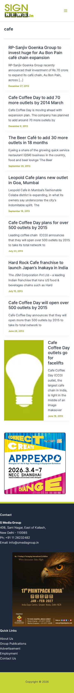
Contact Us (8, 658)
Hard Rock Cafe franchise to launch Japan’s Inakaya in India (38, 265)
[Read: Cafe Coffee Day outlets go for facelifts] (24, 380)
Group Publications (13, 643)
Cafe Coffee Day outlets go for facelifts (59, 352)
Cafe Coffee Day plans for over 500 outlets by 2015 (38, 225)
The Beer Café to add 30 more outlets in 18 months (38, 140)
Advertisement (10, 648)
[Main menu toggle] (65, 10)
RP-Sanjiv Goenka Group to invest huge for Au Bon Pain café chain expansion (35, 52)
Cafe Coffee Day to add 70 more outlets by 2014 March (35, 100)
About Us (6, 639)
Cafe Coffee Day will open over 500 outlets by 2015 (38, 305)
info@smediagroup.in (24, 542)
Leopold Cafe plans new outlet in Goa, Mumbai (38, 180)
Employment (9, 653)
